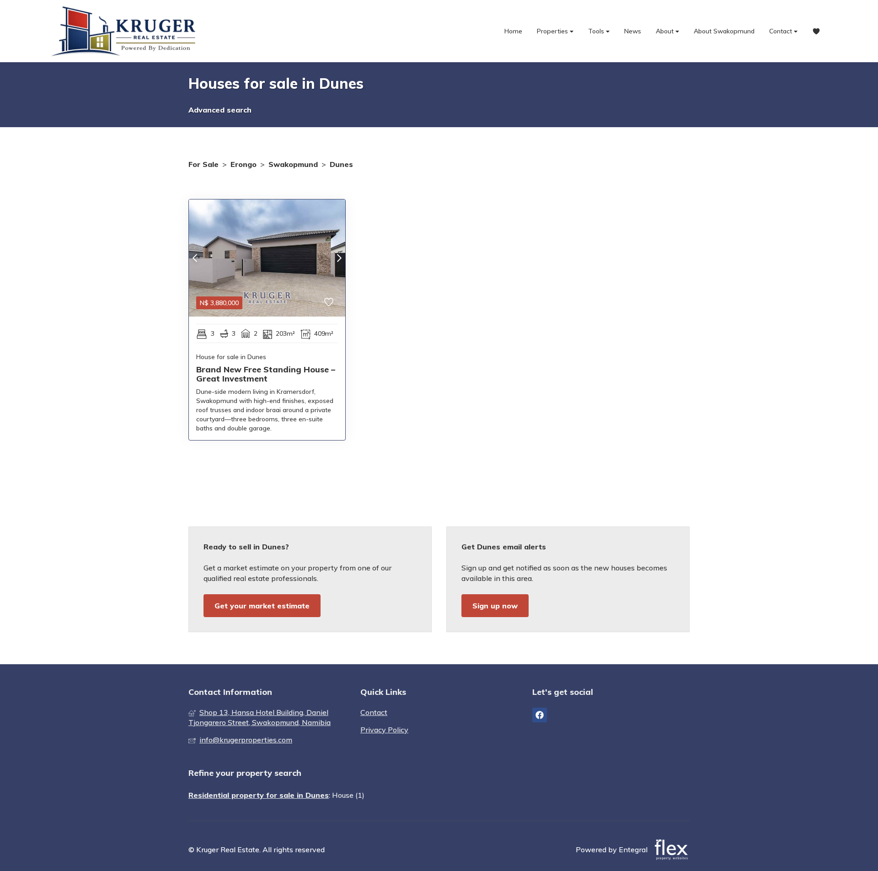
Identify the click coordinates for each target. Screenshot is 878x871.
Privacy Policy (384, 729)
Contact (781, 31)
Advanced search (220, 109)
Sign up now (495, 605)
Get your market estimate (262, 605)
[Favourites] (816, 31)
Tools (597, 31)
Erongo (243, 164)
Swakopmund (293, 164)
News (632, 31)
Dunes (341, 164)
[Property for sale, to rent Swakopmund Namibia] (125, 31)
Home (513, 31)
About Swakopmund (724, 31)
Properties (553, 31)
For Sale (203, 164)
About (665, 31)
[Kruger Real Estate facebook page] (539, 715)
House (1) (348, 795)
